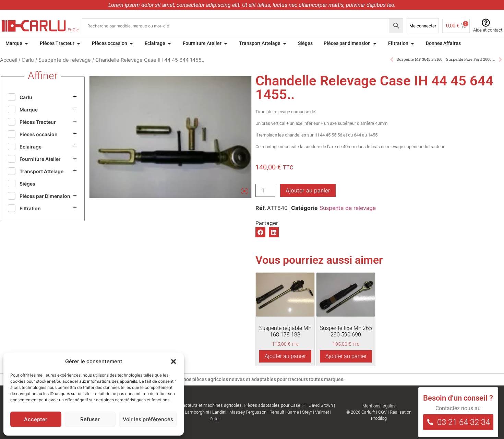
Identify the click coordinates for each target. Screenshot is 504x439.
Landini (219, 412)
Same (293, 412)
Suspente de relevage (64, 60)
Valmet (322, 412)
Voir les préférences (148, 419)
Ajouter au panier (308, 190)
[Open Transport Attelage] (284, 43)
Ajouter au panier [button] (285, 356)
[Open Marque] (26, 43)
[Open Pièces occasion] (131, 43)
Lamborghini (197, 412)
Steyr (307, 412)
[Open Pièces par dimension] (374, 43)
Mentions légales (379, 405)
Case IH (297, 405)
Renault (276, 412)
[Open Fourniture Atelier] (225, 43)
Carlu (28, 60)
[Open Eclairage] (169, 43)
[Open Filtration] (412, 43)
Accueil (8, 60)
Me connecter (422, 25)
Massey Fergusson (247, 412)
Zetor (214, 418)
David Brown (321, 405)
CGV (382, 412)
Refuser (90, 419)
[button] (173, 361)
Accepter (35, 419)
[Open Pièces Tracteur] (78, 43)
